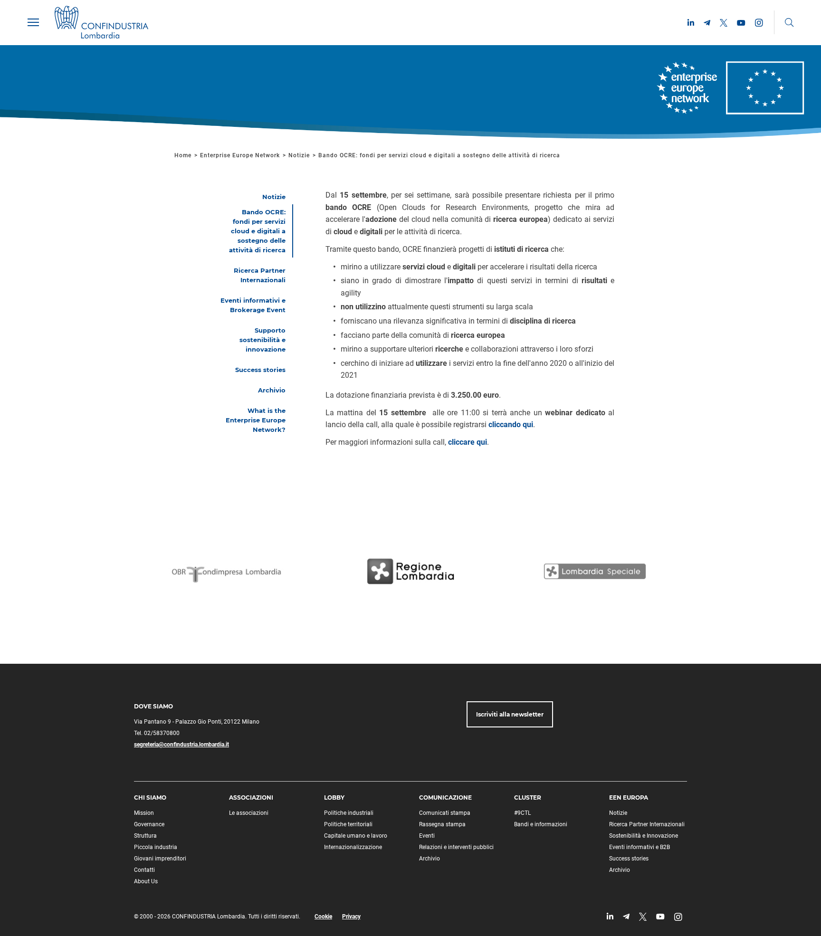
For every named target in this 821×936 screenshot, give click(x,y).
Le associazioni (248, 813)
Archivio (429, 858)
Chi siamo (150, 797)
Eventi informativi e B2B (639, 847)
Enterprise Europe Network (241, 155)
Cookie (323, 916)
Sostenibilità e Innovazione (643, 835)
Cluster (527, 797)
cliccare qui (467, 442)
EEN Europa (628, 797)
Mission (144, 813)
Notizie (299, 155)
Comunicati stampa (444, 813)
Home (182, 155)
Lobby (334, 797)
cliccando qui (510, 424)
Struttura (145, 835)
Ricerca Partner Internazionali (647, 824)
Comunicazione (445, 797)
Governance (149, 824)
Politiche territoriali (348, 824)
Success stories (629, 858)
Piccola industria (155, 847)
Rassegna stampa (442, 824)
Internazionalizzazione (353, 847)
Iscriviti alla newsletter (510, 714)
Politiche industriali (348, 813)
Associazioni (251, 797)
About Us (146, 881)
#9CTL (522, 813)
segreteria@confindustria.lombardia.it (181, 744)
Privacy (351, 916)
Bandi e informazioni (540, 824)
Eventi (427, 835)
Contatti (144, 870)
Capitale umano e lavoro (355, 835)
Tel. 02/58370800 (157, 733)
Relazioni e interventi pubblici (456, 847)
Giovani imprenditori (160, 858)
